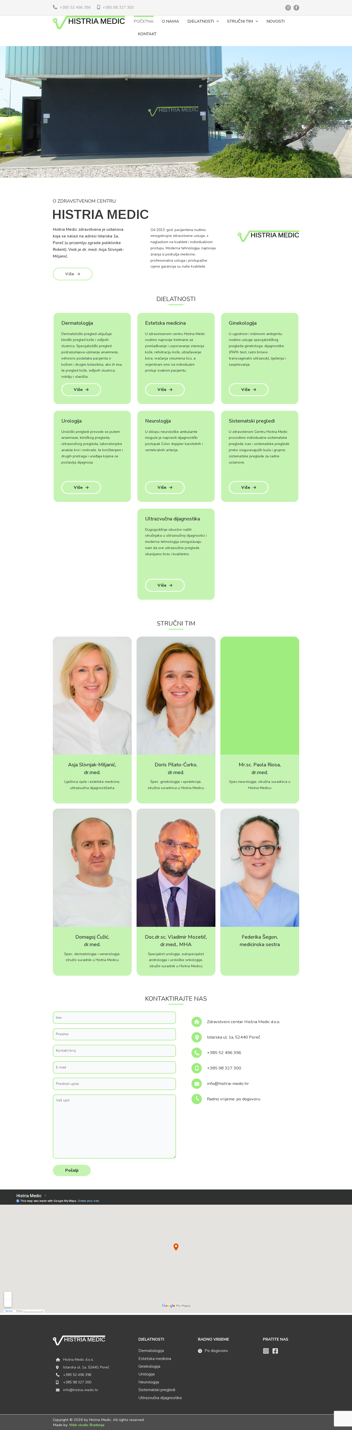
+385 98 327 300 (118, 7)
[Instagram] (266, 1351)
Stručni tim (240, 21)
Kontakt (147, 34)
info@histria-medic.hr (80, 1390)
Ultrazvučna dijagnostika (160, 1398)
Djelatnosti (200, 21)
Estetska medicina (154, 1359)
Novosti (275, 21)
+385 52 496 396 (75, 7)
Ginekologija (149, 1366)
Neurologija (148, 1382)
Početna (144, 21)
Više (69, 274)
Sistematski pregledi (156, 1390)
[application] (216, 21)
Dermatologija (151, 1351)
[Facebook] (275, 1351)
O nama (170, 21)
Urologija (146, 1374)
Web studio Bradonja (86, 1424)
